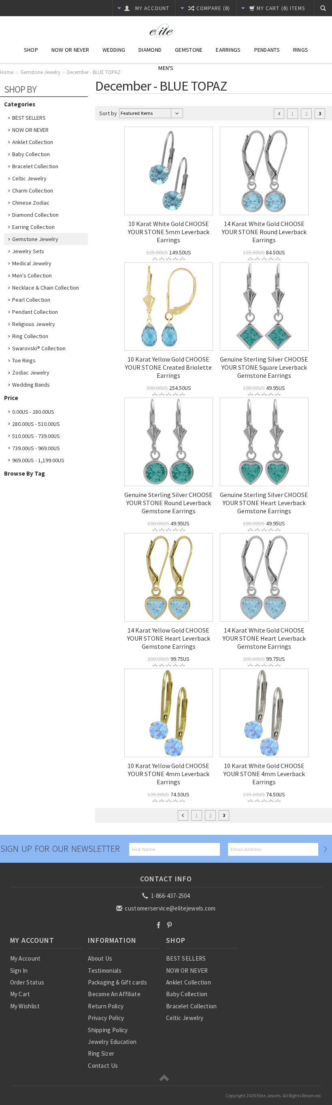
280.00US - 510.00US (36, 424)
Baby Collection (31, 154)
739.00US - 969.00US (36, 448)
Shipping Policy (108, 1030)
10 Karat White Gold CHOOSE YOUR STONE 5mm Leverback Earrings (168, 232)
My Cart (20, 994)
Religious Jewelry (33, 324)
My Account (25, 958)
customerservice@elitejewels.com (169, 908)
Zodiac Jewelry (30, 372)
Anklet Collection (32, 142)
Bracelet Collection (35, 166)
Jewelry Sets (28, 251)
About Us (100, 958)
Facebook (158, 924)
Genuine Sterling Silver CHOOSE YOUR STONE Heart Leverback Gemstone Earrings (264, 503)
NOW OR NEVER (30, 129)
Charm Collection (32, 190)
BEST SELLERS (29, 117)
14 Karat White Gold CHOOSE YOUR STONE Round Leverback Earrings (264, 232)
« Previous (279, 113)
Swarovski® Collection (39, 348)
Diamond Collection (35, 214)
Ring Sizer (101, 1053)
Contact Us (103, 1065)
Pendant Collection (35, 311)
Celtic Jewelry (29, 178)
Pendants (267, 49)
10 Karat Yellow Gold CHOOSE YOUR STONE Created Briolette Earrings (168, 367)
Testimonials (104, 970)
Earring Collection (33, 227)
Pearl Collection (31, 299)
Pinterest (169, 924)
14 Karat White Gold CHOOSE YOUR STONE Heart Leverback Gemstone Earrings (264, 638)
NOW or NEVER (70, 49)
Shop (31, 49)
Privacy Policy (106, 1018)
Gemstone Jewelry (35, 239)
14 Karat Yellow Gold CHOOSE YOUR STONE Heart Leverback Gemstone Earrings (168, 638)
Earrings (228, 49)
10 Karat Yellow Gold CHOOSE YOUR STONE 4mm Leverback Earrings (168, 774)
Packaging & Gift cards (117, 982)
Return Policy (105, 1006)
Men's (165, 68)
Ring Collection (30, 336)
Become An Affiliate (114, 994)
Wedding (113, 49)
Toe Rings (24, 360)
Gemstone (188, 49)
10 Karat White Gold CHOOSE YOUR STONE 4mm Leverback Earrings (264, 774)
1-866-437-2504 (169, 896)
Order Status (27, 982)
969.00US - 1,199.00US (38, 460)
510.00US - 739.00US (36, 436)
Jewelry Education (112, 1042)
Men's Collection (32, 275)
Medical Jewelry (31, 263)
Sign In (19, 970)
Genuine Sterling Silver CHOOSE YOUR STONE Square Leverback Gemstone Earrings (264, 367)
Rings (300, 49)
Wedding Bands (31, 384)
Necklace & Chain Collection (45, 287)
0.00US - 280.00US (33, 411)
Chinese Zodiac (30, 202)
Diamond (150, 49)
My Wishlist (25, 1006)
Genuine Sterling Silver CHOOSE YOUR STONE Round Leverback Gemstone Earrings (168, 503)
